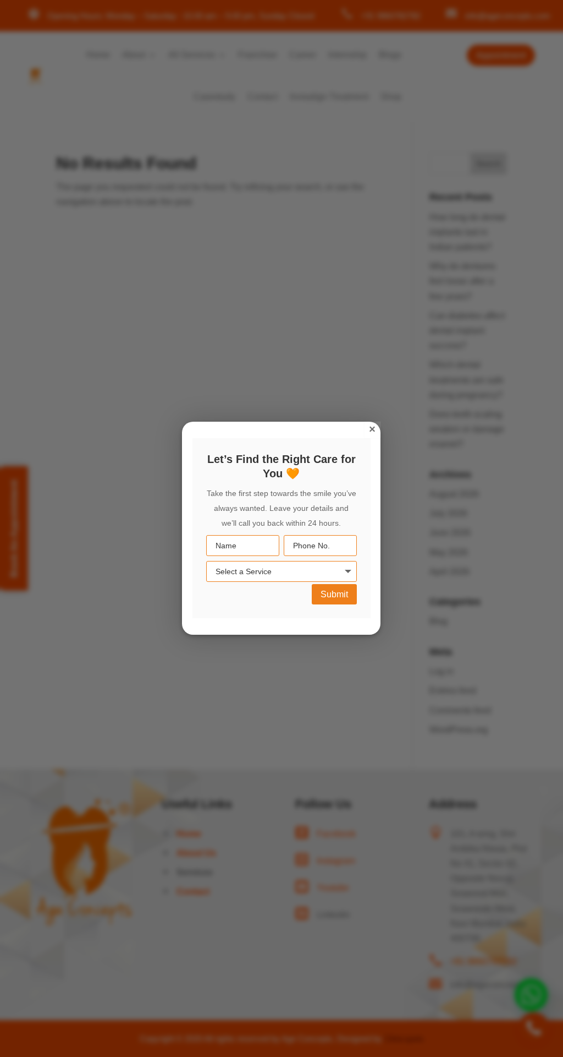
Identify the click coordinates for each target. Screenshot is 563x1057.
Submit (334, 594)
